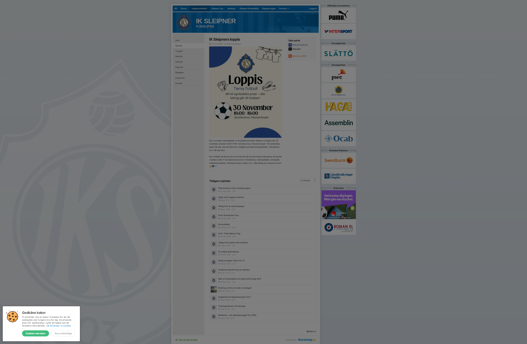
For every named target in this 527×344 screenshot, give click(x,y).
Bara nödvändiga (63, 333)
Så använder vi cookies (58, 325)
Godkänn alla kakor (35, 333)
